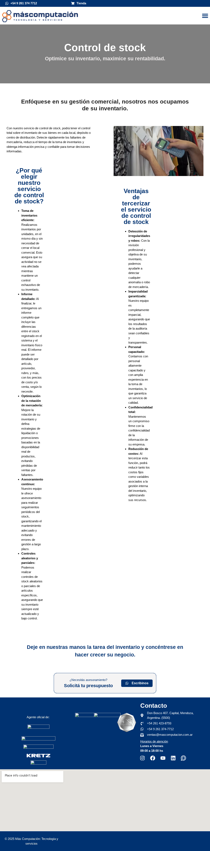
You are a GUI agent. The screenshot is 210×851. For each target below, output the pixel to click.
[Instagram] (142, 758)
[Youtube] (163, 758)
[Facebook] (152, 758)
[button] (205, 16)
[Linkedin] (173, 758)
